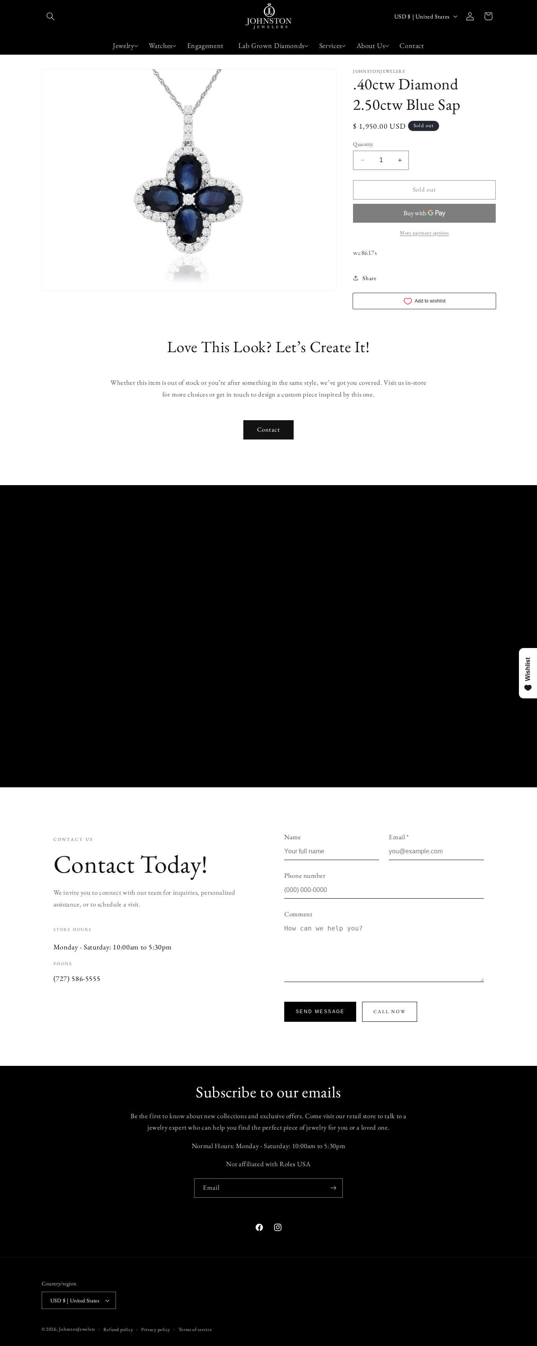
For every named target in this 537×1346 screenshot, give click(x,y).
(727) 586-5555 (77, 978)
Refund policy (118, 1329)
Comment (298, 914)
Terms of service (195, 1329)
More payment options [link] (424, 232)
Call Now (389, 1011)
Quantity (363, 144)
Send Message (320, 1011)
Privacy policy (155, 1329)
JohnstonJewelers (77, 1329)
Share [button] (369, 278)
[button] (51, 16)
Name (292, 837)
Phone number (305, 875)
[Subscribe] (333, 1188)
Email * (399, 837)
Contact (268, 429)
